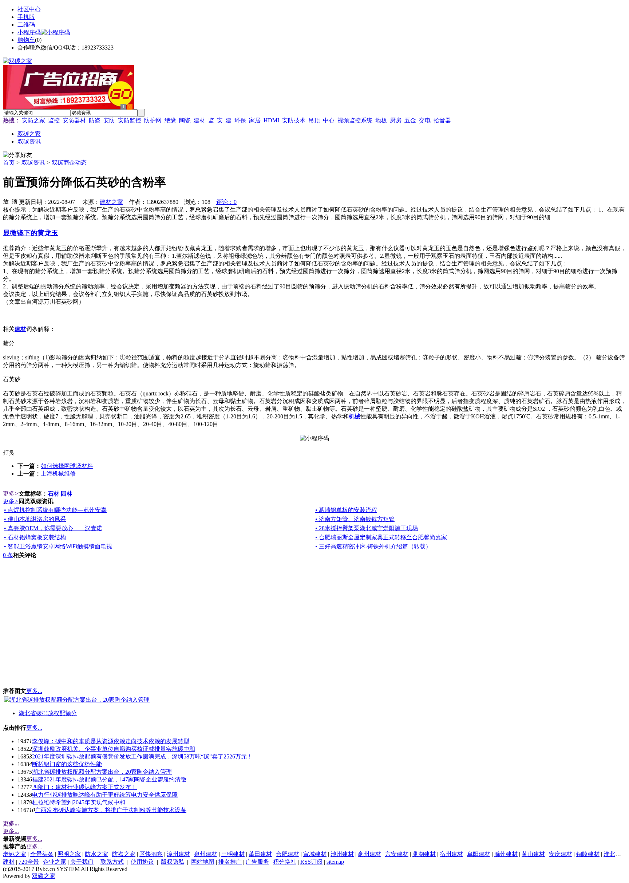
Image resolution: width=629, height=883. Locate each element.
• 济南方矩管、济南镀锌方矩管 (355, 519)
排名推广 (230, 862)
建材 (199, 120)
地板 (381, 120)
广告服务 (257, 862)
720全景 (29, 862)
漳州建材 (178, 854)
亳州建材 (369, 854)
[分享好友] (17, 155)
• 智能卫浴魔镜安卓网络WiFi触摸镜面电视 (58, 546)
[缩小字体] (14, 201)
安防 (109, 120)
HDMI (271, 120)
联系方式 (112, 862)
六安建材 (396, 854)
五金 (410, 120)
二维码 (26, 24)
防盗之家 (123, 854)
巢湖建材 (424, 854)
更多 (11, 493)
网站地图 (202, 862)
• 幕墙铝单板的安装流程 (346, 510)
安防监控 (129, 120)
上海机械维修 (58, 473)
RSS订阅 (311, 862)
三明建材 (233, 854)
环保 (240, 120)
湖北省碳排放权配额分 (48, 713)
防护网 (153, 120)
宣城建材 (315, 854)
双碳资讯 (33, 162)
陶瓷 (185, 120)
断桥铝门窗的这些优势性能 (67, 764)
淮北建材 (615, 854)
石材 (53, 493)
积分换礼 (284, 862)
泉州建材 (205, 854)
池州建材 (342, 854)
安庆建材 (560, 854)
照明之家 (69, 854)
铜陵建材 (588, 854)
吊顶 (314, 120)
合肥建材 (287, 854)
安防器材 (74, 120)
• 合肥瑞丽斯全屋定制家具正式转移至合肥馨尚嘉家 (381, 537)
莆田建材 (260, 854)
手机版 (26, 17)
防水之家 (96, 854)
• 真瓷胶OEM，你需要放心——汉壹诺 (53, 528)
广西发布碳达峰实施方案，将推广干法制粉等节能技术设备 (110, 810)
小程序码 (29, 32)
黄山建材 (533, 854)
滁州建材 (506, 854)
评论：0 (226, 202)
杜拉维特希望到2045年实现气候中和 (78, 802)
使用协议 (142, 862)
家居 (255, 120)
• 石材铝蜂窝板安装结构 (35, 537)
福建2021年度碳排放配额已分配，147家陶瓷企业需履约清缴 (109, 779)
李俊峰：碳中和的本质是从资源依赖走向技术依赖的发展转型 (110, 741)
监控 (54, 120)
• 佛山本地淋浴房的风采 (35, 519)
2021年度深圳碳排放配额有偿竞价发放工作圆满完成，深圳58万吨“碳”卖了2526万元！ (142, 756)
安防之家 (33, 120)
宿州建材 (451, 854)
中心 (329, 120)
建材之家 (111, 202)
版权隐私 (172, 862)
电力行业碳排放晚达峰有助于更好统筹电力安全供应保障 (105, 795)
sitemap (335, 862)
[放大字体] (6, 201)
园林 (66, 493)
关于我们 (82, 862)
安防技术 (293, 120)
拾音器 (442, 120)
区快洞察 (151, 854)
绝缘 (170, 120)
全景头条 (42, 854)
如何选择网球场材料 (67, 466)
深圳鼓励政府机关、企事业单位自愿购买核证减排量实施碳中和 (113, 749)
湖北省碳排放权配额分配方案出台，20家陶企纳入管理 (102, 772)
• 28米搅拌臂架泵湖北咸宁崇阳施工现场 (366, 528)
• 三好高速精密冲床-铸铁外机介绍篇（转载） (373, 546)
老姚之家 (14, 854)
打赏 (9, 452)
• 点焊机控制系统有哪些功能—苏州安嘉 (55, 510)
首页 (9, 162)
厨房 (395, 120)
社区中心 (29, 9)
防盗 (94, 120)
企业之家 (54, 862)
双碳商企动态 (69, 162)
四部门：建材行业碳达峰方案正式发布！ (84, 787)
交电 (425, 120)
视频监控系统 (354, 120)
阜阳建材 (478, 854)
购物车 (26, 40)
